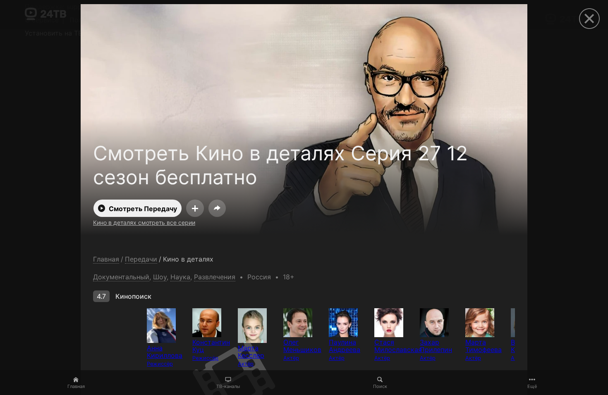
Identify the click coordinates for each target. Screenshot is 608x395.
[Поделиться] (217, 208)
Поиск (380, 386)
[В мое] (195, 208)
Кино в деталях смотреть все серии (144, 222)
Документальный (121, 277)
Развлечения (214, 277)
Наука (180, 277)
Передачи (141, 259)
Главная (76, 386)
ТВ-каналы (228, 386)
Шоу (160, 277)
